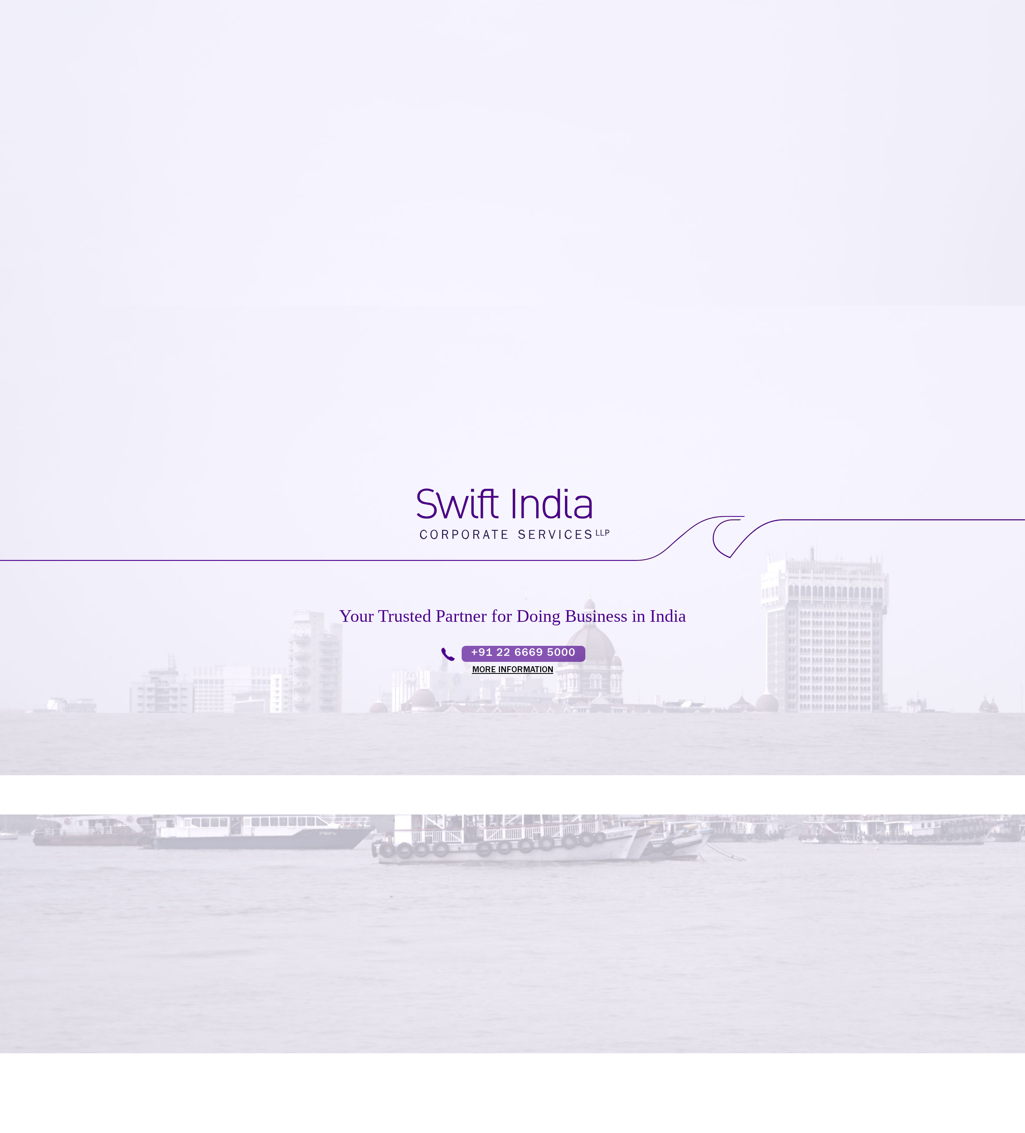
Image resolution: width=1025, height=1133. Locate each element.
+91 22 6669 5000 (523, 653)
